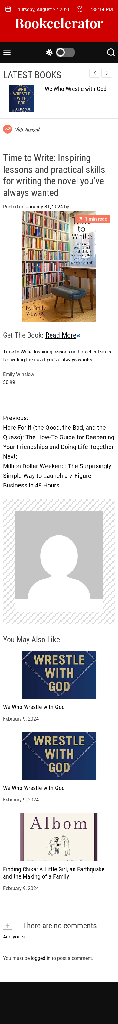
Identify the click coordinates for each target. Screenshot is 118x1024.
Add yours (14, 937)
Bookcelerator (59, 23)
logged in (41, 958)
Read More (60, 335)
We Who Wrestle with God (34, 707)
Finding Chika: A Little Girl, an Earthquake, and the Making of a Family (54, 873)
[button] (106, 73)
